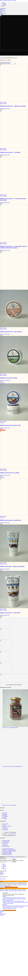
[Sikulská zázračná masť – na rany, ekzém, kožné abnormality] (14, 193)
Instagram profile (6, 840)
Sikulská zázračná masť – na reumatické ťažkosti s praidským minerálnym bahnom (13, 247)
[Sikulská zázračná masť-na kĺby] (14, 373)
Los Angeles (5, 816)
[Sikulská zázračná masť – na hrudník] (14, 147)
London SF (5, 814)
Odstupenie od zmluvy (7, 854)
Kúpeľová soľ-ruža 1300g (8, 805)
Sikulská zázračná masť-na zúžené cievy (10, 520)
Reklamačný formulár (7, 853)
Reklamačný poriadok (7, 852)
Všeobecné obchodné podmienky (9, 851)
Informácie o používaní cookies (9, 849)
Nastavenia (2, 887)
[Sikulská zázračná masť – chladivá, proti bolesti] (14, 101)
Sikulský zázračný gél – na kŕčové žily (10, 612)
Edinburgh (5, 815)
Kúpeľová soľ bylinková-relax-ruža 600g (11, 766)
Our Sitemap (5, 829)
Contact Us (5, 827)
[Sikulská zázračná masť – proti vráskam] (14, 289)
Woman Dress (5, 842)
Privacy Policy (6, 823)
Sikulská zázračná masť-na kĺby (8, 378)
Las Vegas (5, 818)
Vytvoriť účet (2, 879)
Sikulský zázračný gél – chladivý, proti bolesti (12, 566)
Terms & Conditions (7, 826)
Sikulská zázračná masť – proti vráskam (11, 331)
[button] (3, 103)
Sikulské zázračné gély (4, 569)
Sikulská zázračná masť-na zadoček (9, 472)
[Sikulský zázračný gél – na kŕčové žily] (14, 607)
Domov (1, 57)
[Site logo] (3, 8)
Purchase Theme (6, 846)
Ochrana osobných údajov (8, 848)
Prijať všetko (15, 887)
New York (5, 812)
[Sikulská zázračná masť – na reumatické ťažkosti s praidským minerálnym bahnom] (14, 241)
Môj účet (4, 868)
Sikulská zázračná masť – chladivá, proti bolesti (13, 106)
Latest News (5, 828)
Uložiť (1, 910)
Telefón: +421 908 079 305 (9, 833)
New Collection (6, 841)
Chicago (4, 817)
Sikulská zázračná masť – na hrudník (10, 152)
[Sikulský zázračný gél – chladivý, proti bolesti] (14, 561)
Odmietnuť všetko (9, 887)
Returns (4, 825)
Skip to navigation (4, 0)
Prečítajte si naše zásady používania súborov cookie (15, 890)
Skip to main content (12, 0)
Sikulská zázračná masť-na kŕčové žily (10, 425)
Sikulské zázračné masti (5, 108)
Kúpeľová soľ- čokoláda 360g (9, 727)
